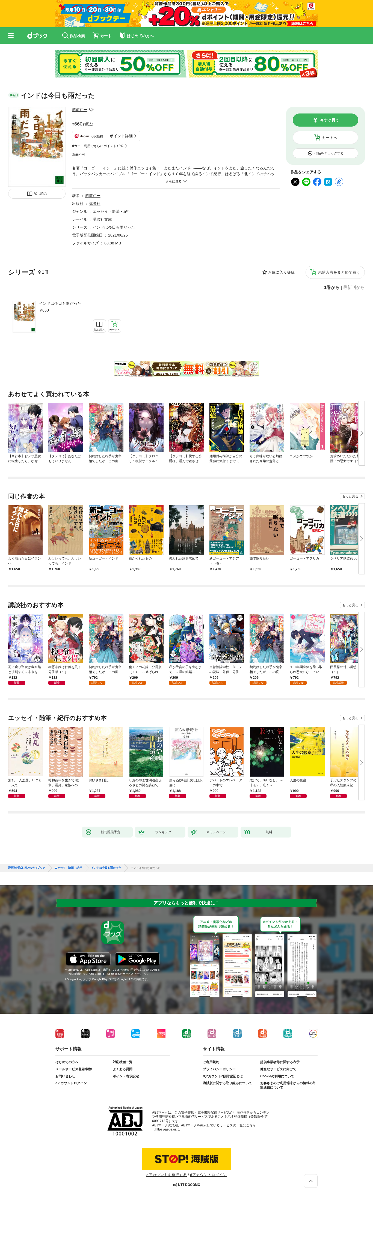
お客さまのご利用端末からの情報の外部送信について (288, 1085)
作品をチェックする (329, 153)
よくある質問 (122, 1069)
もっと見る (350, 496)
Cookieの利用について (277, 1076)
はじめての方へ (66, 1062)
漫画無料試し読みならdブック (26, 867)
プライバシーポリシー (219, 1069)
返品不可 (78, 154)
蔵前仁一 (79, 109)
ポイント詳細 (121, 136)
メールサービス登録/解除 (73, 1069)
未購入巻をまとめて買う (339, 272)
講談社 (94, 203)
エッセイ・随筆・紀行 (112, 211)
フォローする (91, 109)
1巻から (332, 287)
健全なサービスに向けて (278, 1069)
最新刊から (354, 287)
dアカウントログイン (71, 1083)
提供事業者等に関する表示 (280, 1062)
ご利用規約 (211, 1062)
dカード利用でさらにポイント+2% (97, 146)
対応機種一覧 (122, 1062)
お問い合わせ (65, 1076)
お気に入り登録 (281, 272)
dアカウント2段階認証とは (223, 1076)
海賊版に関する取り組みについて (227, 1083)
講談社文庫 (102, 219)
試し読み (40, 194)
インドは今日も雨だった (60, 303)
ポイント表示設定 (126, 1076)
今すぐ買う (329, 120)
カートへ (329, 137)
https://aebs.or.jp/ (167, 1129)
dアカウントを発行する (166, 1175)
